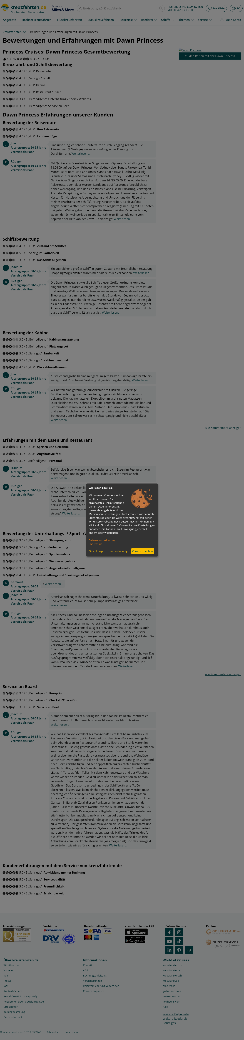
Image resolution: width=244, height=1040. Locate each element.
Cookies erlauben (142, 551)
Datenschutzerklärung (102, 540)
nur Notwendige (119, 551)
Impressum (95, 544)
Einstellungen (97, 551)
